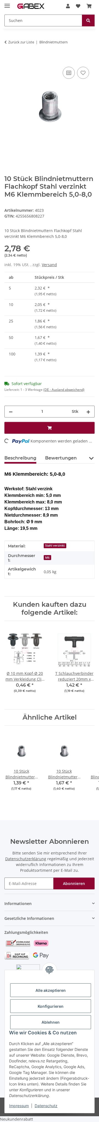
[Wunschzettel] (78, 6)
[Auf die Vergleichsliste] (69, 73)
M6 (47, 557)
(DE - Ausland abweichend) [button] (63, 389)
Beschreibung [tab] (20, 458)
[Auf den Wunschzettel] (83, 73)
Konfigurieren (51, 1006)
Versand (49, 264)
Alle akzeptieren (50, 990)
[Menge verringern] (11, 411)
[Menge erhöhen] (88, 411)
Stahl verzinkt (55, 545)
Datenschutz (46, 1105)
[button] (68, 6)
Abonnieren (74, 883)
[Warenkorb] (89, 6)
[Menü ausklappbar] (7, 3)
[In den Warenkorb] (8, 59)
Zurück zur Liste (21, 42)
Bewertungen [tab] (61, 458)
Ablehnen (51, 1022)
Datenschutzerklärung (25, 858)
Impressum (19, 1105)
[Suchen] (88, 20)
